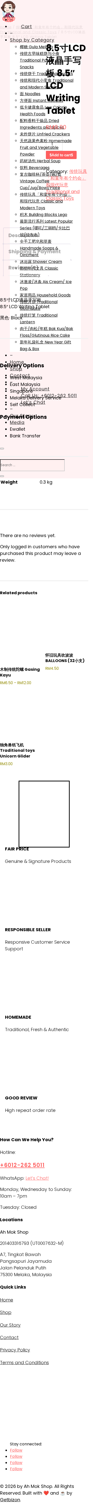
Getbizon (10, 1500)
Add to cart (61, 155)
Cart (26, 26)
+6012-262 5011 (22, 1165)
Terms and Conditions (24, 1362)
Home (6, 1300)
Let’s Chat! (37, 1178)
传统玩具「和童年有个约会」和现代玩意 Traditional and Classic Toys (66, 184)
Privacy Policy (15, 1350)
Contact (9, 1337)
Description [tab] (23, 235)
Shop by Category (32, 40)
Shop (5, 1312)
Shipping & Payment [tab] (34, 251)
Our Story (10, 1325)
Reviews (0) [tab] (23, 267)
